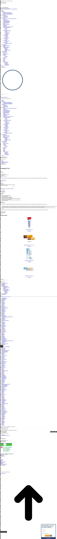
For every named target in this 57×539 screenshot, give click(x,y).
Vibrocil (3, 419)
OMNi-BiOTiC (4, 377)
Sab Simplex (4, 394)
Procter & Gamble (4, 386)
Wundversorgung (5, 290)
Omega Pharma (4, 376)
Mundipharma (4, 367)
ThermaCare (3, 412)
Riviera (3, 392)
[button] (7, 184)
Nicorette (3, 371)
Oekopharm (3, 375)
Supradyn (3, 407)
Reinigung (6, 292)
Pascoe (3, 380)
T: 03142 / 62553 (2, 434)
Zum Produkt (29, 246)
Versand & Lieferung (3, 461)
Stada (3, 404)
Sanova (3, 397)
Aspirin (3, 304)
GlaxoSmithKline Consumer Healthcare (7, 340)
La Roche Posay (4, 355)
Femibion (3, 334)
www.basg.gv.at (2, 455)
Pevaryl (3, 382)
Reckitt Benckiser (4, 389)
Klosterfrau (3, 353)
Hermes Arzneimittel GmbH (6, 346)
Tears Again (3, 410)
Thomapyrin (3, 413)
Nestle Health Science (5, 370)
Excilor (3, 333)
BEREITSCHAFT (2, 4)
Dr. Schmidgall (4, 326)
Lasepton (3, 356)
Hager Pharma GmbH (5, 343)
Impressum (1, 459)
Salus (3, 395)
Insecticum (3, 349)
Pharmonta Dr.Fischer (5, 385)
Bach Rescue (4, 306)
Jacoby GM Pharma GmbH (5, 350)
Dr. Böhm (3, 322)
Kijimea (3, 352)
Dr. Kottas (3, 324)
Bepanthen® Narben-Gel (28, 260)
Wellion (3, 423)
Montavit (3, 366)
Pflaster (6, 291)
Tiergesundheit (4, 294)
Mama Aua (3, 362)
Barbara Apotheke (5, 307)
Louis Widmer (4, 359)
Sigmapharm (4, 400)
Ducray (3, 327)
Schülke (12, 188)
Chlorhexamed (4, 318)
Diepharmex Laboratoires (5, 320)
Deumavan (3, 319)
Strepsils (3, 406)
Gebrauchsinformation (3, 180)
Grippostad (3, 342)
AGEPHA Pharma (4, 298)
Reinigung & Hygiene (6, 287)
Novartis (3, 373)
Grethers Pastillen (4, 341)
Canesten (3, 317)
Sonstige (4, 288)
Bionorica (3, 313)
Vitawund (3, 421)
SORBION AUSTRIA (5, 403)
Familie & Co (3, 284)
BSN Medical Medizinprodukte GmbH (7, 316)
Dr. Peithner (3, 325)
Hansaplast (3, 344)
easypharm (3, 328)
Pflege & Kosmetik (4, 293)
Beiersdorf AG (4, 309)
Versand (3, 175)
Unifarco (3, 415)
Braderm (3, 314)
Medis (3, 364)
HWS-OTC (3, 348)
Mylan (3, 368)
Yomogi (3, 425)
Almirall (3, 300)
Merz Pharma (4, 365)
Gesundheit (3, 285)
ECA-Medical (4, 329)
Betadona (3, 310)
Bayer (3, 308)
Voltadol (3, 422)
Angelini (3, 302)
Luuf (2, 360)
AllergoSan (3, 299)
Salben (4, 188)
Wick (3, 424)
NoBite (3, 372)
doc (2, 321)
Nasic (3, 369)
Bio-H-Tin (3, 312)
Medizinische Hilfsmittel (5, 286)
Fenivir (3, 335)
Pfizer (3, 383)
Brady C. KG (4, 315)
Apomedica (3, 303)
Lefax (3, 357)
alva (2, 301)
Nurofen (3, 374)
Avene (3, 305)
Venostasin (3, 417)
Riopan (3, 391)
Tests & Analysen (5, 289)
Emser (3, 330)
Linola (3, 358)
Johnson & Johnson (5, 351)
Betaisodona (3, 311)
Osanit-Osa (3, 379)
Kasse (6, 97)
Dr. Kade (3, 323)
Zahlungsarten (2, 462)
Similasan (3, 401)
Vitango (3, 420)
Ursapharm (3, 416)
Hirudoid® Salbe (28, 229)
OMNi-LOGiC (4, 378)
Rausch (3, 388)
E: (4, 435)
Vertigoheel (3, 418)
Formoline (3, 336)
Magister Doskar (4, 361)
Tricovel (3, 414)
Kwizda (3, 354)
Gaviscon (3, 337)
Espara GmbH (4, 331)
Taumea (3, 409)
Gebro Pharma (4, 338)
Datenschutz (1, 460)
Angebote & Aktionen (5, 283)
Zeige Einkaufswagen (3, 97)
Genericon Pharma (4, 339)
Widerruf (1, 463)
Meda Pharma (4, 363)
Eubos (3, 332)
